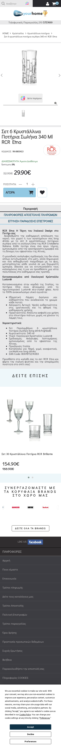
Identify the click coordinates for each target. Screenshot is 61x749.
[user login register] (47, 4)
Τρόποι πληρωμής (12, 587)
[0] (54, 4)
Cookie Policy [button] (25, 715)
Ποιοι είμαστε (10, 569)
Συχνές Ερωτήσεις (12, 650)
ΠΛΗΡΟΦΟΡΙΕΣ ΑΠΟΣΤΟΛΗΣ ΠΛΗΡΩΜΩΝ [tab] (30, 215)
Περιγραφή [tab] (30, 208)
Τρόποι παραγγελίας (14, 623)
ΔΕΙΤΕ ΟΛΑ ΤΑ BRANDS (30, 528)
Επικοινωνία (9, 578)
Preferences (30, 741)
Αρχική (6, 560)
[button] (3, 3)
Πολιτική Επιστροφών (14, 614)
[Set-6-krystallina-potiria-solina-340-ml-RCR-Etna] (55, 103)
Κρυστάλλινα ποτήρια (38, 33)
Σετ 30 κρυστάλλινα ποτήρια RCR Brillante (27, 454)
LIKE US (22, 541)
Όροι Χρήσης (9, 632)
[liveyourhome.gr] (31, 13)
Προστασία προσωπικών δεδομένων (23, 641)
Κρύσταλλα (18, 33)
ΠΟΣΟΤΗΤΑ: (9, 183)
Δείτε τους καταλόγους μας (17, 596)
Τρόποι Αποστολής (13, 605)
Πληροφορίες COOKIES (15, 677)
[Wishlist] (42, 192)
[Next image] (59, 75)
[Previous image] (1, 75)
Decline (30, 734)
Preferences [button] (45, 718)
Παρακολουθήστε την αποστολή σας (23, 668)
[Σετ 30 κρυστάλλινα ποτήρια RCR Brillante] (30, 419)
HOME (5, 33)
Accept (30, 727)
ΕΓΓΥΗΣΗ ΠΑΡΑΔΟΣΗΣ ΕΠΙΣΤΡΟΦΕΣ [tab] (30, 221)
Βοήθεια (7, 659)
